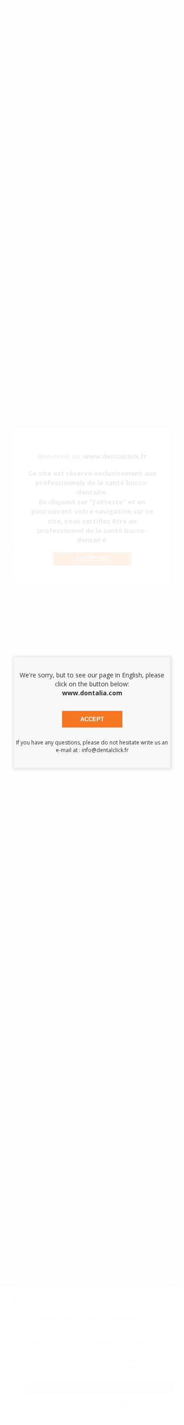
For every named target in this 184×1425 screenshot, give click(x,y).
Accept (92, 719)
